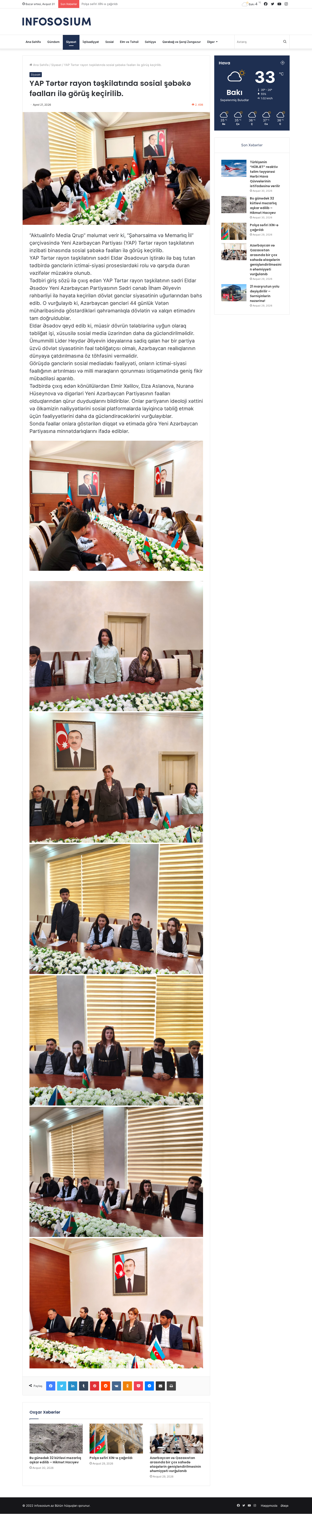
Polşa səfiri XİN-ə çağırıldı (111, 1458)
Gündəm (53, 42)
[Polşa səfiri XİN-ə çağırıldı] (116, 1439)
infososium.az (44, 1505)
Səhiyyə (150, 42)
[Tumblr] (83, 1386)
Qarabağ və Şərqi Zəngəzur (181, 42)
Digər (211, 42)
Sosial (109, 42)
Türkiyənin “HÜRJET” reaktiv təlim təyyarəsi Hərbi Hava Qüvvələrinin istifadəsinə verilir (265, 174)
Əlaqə (284, 1505)
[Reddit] (105, 1386)
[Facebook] (50, 1386)
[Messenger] (149, 1386)
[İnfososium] (56, 22)
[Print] (171, 1386)
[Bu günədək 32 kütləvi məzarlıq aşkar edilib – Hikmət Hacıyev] (56, 1439)
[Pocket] (138, 1386)
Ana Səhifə (33, 42)
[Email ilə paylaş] (160, 1386)
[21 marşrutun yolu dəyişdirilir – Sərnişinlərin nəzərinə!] (233, 292)
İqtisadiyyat (91, 42)
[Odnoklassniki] (127, 1386)
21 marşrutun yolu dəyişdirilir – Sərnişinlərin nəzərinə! (120, 4)
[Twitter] (61, 1386)
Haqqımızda (269, 1505)
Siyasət (71, 42)
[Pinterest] (94, 1386)
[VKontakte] (116, 1386)
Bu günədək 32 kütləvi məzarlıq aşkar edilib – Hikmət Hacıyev (55, 1460)
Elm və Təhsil (129, 42)
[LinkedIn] (72, 1386)
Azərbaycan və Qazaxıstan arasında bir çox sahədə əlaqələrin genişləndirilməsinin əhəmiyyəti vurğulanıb (175, 1464)
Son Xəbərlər (252, 145)
